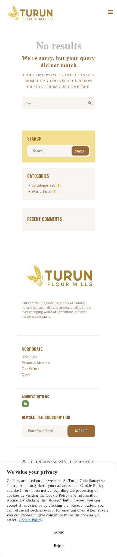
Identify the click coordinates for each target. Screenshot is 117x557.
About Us (29, 357)
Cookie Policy (30, 520)
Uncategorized (44, 185)
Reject (58, 546)
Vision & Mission (36, 363)
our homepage (74, 87)
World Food (41, 192)
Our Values (30, 369)
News (26, 375)
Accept (58, 532)
